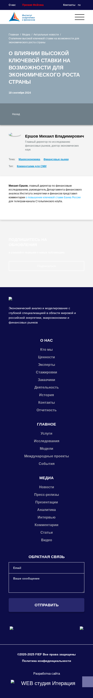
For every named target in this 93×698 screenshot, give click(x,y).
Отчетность (47, 410)
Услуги (46, 433)
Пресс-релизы (46, 494)
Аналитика (46, 510)
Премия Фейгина (33, 4)
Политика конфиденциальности (46, 661)
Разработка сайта (46, 673)
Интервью (47, 517)
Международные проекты (46, 456)
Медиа (26, 34)
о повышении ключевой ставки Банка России (53, 197)
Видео (46, 540)
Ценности (46, 357)
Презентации (46, 502)
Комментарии (46, 525)
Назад (16, 114)
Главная (14, 34)
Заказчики (46, 380)
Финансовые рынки (56, 159)
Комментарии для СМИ (31, 166)
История (46, 395)
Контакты (69, 4)
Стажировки (46, 372)
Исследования (46, 441)
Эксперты (46, 365)
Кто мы (46, 349)
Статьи (46, 532)
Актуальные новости (46, 34)
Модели (46, 448)
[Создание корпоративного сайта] (46, 683)
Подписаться (46, 266)
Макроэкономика (29, 159)
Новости (46, 487)
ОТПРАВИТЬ (47, 605)
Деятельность (46, 387)
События (47, 464)
